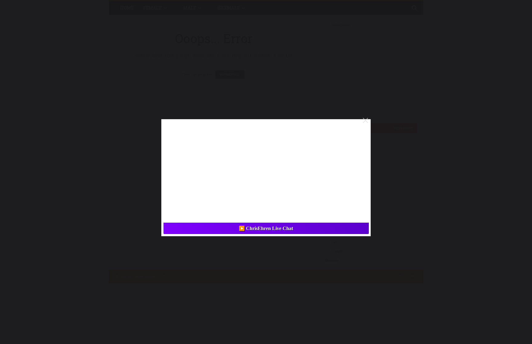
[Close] (365, 120)
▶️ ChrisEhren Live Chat (266, 228)
